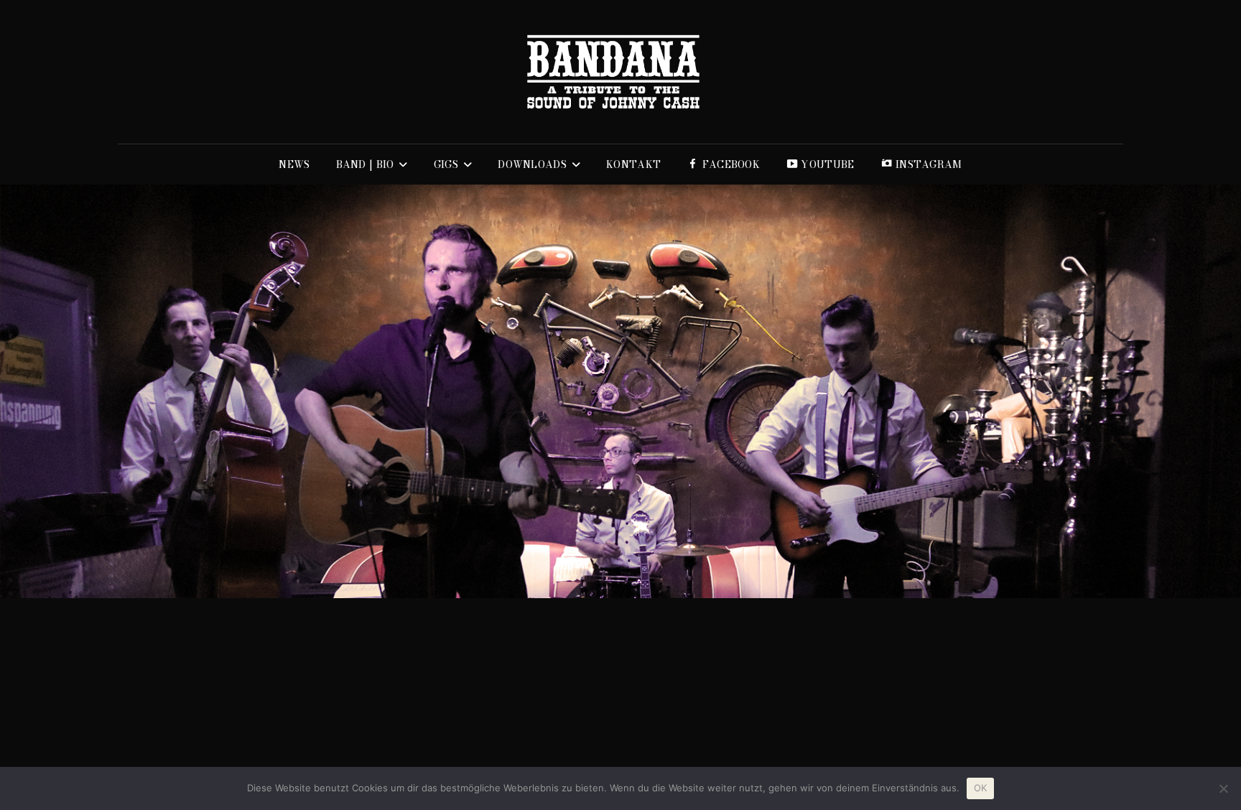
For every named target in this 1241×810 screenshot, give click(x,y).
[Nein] (1223, 788)
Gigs (446, 164)
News (294, 164)
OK (980, 787)
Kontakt (633, 164)
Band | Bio (365, 164)
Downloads (532, 164)
